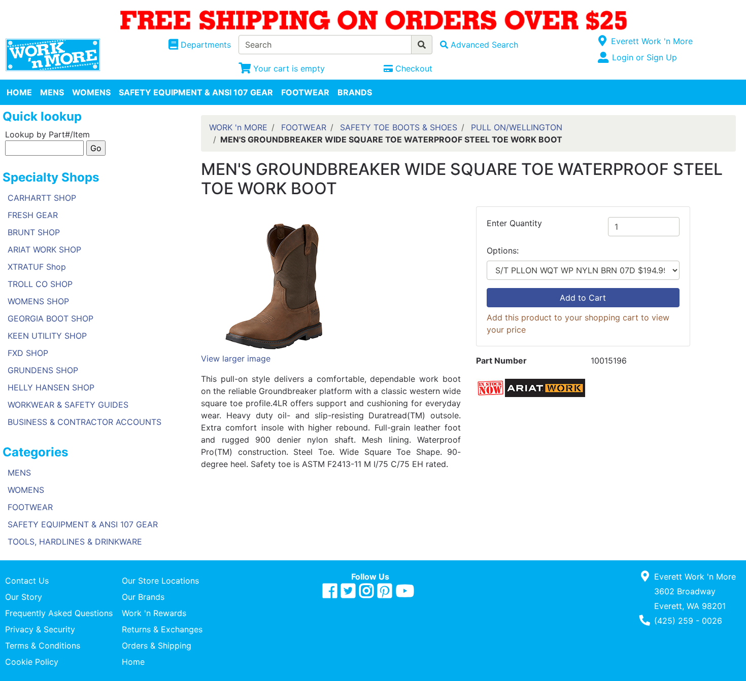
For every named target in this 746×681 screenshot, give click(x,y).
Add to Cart (583, 298)
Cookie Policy (31, 662)
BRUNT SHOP (34, 232)
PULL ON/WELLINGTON (516, 127)
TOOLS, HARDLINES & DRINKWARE (75, 541)
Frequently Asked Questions (59, 613)
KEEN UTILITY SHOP (47, 336)
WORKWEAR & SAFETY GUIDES (68, 405)
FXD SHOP (28, 353)
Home (133, 662)
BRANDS (354, 92)
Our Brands (143, 597)
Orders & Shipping (156, 645)
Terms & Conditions (42, 645)
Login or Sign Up (644, 57)
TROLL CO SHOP (40, 284)
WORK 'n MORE (238, 127)
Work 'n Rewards (154, 613)
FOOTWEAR (305, 92)
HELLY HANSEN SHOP (51, 387)
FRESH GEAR (33, 215)
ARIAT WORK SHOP (44, 249)
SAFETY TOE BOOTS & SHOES (398, 127)
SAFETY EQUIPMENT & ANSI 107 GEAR (196, 92)
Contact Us (27, 581)
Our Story (23, 597)
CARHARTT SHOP (42, 198)
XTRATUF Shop (37, 267)
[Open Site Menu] (602, 41)
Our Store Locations (160, 581)
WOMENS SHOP (38, 301)
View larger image (235, 358)
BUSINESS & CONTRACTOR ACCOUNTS (84, 422)
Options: (503, 250)
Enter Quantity (514, 223)
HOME (19, 92)
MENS (52, 92)
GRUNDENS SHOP (43, 370)
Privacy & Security (40, 629)
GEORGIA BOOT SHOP (50, 318)
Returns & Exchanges (162, 629)
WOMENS (91, 92)
